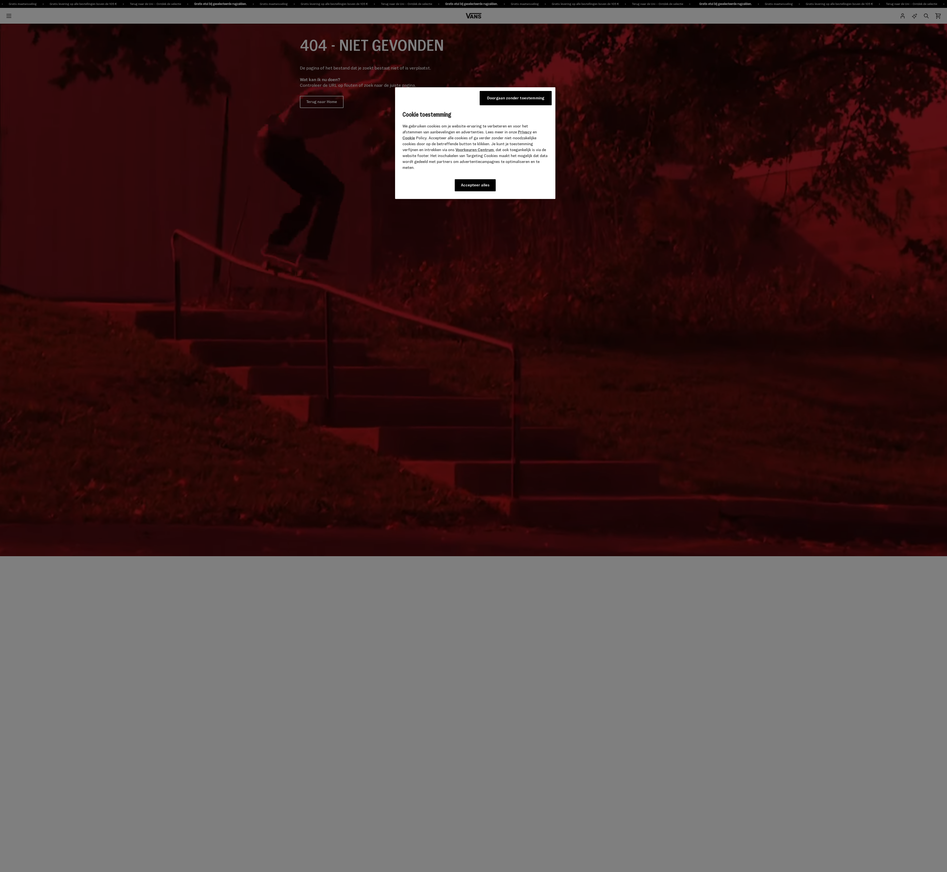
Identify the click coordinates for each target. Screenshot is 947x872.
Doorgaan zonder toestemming (515, 98)
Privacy (525, 132)
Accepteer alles (475, 185)
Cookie (408, 138)
